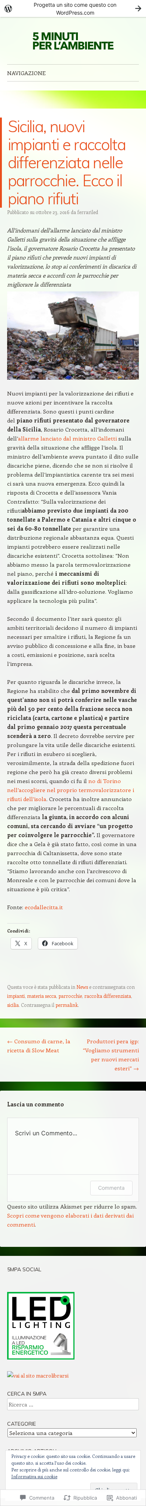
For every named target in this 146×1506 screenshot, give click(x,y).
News (82, 987)
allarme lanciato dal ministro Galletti (68, 438)
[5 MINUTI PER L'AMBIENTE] (73, 40)
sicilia (13, 1005)
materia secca (41, 996)
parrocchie (70, 996)
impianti (16, 996)
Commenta (111, 1188)
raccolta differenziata (107, 996)
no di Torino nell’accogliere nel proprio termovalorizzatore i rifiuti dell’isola (70, 790)
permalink (66, 1005)
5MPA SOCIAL (24, 1269)
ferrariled (87, 212)
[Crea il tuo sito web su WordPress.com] (73, 8)
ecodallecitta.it (44, 907)
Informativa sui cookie (34, 1476)
